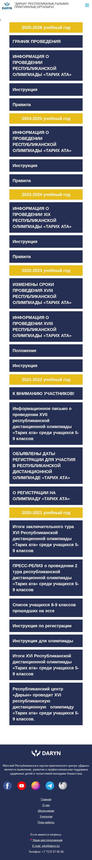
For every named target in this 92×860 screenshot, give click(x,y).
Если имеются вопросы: (46, 834)
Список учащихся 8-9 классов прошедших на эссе (44, 607)
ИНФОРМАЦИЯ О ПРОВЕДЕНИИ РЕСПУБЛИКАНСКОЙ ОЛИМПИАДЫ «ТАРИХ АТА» (42, 65)
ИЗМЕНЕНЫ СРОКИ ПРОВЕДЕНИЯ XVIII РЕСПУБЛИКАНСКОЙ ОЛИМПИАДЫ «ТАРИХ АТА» (42, 293)
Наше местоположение (47, 840)
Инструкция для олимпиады (43, 640)
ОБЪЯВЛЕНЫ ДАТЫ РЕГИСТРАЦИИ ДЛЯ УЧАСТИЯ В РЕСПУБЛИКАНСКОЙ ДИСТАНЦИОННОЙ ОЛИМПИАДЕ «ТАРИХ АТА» (44, 465)
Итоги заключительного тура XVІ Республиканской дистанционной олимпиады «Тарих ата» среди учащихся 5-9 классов (46, 538)
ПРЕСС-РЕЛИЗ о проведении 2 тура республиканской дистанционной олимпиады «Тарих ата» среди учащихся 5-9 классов (46, 577)
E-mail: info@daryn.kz (46, 846)
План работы (46, 822)
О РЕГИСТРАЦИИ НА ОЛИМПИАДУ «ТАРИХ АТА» (41, 495)
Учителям (46, 816)
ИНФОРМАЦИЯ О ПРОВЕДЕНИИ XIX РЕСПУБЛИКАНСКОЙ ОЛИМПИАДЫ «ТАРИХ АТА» (42, 217)
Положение (24, 350)
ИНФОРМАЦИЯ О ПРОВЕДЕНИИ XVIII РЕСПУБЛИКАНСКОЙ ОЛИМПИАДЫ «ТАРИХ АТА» (42, 326)
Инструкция (25, 89)
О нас (46, 805)
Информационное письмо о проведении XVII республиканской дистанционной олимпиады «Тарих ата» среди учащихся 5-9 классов (46, 423)
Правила (22, 104)
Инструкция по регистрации (42, 625)
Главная (46, 799)
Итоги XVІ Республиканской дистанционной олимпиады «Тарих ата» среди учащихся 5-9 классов (46, 664)
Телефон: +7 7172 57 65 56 (46, 851)
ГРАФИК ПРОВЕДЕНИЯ (37, 41)
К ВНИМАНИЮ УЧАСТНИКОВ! (43, 393)
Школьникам (46, 810)
